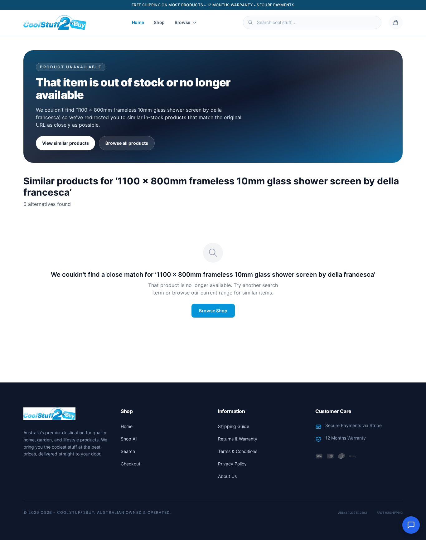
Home (138, 22)
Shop (159, 22)
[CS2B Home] (54, 22)
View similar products (65, 143)
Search (128, 451)
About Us (227, 476)
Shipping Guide (233, 426)
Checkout (130, 463)
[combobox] (312, 22)
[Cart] (396, 22)
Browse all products (126, 143)
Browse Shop (213, 310)
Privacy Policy (232, 463)
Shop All (129, 438)
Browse (182, 22)
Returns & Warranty (237, 438)
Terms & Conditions (237, 451)
